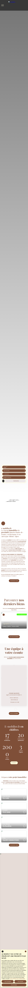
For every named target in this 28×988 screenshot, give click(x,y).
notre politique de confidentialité (17, 978)
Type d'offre (5, 466)
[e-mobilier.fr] (17, 5)
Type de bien (6, 470)
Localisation (6, 474)
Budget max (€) (7, 477)
